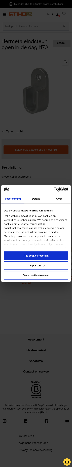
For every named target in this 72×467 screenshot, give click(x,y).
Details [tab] (36, 198)
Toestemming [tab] (13, 198)
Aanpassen (34, 265)
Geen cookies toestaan (36, 275)
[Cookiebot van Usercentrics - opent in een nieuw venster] (53, 189)
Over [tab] (59, 198)
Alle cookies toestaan (36, 255)
